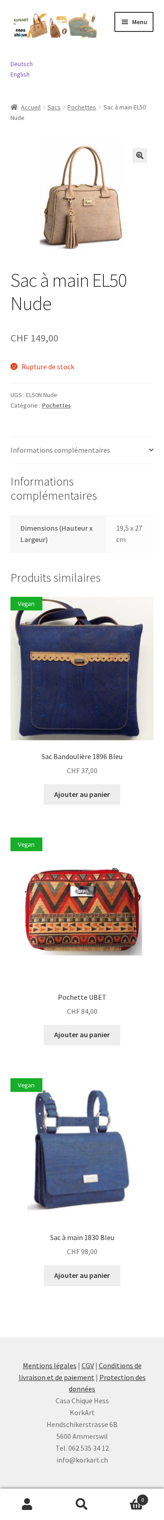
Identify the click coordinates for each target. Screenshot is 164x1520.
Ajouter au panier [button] (82, 794)
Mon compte (27, 1504)
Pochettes (81, 107)
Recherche (82, 1504)
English (20, 74)
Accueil (31, 107)
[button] (140, 155)
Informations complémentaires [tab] (60, 450)
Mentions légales (50, 1365)
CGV (88, 1365)
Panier (126, 1496)
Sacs (54, 107)
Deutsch (21, 64)
